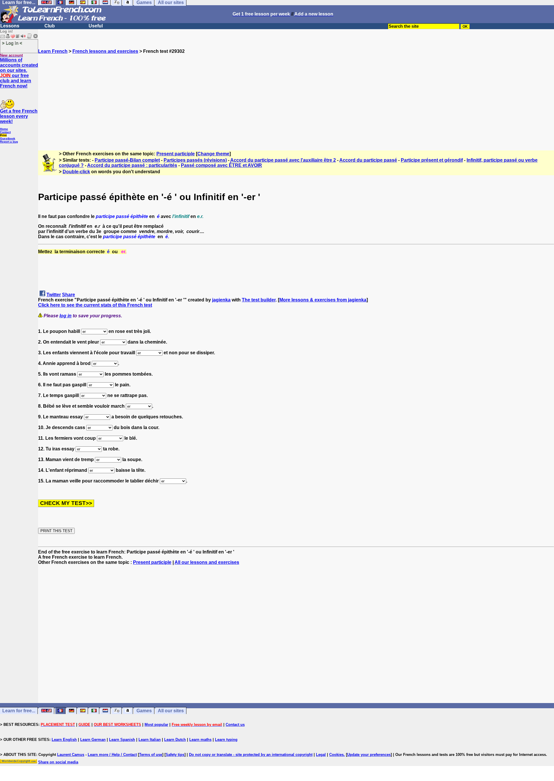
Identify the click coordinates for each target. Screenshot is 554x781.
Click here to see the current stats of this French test (95, 305)
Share (68, 294)
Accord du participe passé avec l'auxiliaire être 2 (283, 160)
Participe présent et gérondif (432, 160)
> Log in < (12, 42)
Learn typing (226, 739)
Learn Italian (149, 739)
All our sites (171, 710)
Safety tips (175, 754)
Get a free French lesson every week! (19, 116)
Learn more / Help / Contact (112, 754)
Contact (5, 132)
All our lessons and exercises (207, 562)
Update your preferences (369, 754)
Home (4, 129)
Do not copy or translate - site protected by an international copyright (250, 754)
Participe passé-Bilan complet (127, 160)
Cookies (336, 754)
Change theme (213, 153)
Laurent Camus (70, 754)
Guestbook (7, 138)
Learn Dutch (175, 739)
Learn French (53, 51)
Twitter (53, 294)
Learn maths (200, 739)
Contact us (235, 724)
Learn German (93, 739)
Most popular (156, 724)
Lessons (9, 25)
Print (3, 135)
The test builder (259, 299)
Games (144, 710)
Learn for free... (18, 710)
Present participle (175, 153)
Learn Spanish (122, 739)
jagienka (221, 299)
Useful (96, 25)
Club (49, 25)
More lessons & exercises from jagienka (322, 299)
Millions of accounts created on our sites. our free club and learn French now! (19, 72)
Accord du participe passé (368, 160)
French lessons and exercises (105, 51)
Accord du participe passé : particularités (132, 165)
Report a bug (9, 141)
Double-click (76, 171)
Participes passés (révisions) (195, 160)
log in (65, 315)
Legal (321, 754)
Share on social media (58, 762)
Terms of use (150, 754)
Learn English (64, 739)
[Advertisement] (296, 94)
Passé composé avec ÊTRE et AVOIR (221, 165)
